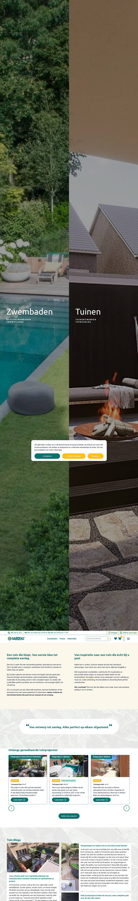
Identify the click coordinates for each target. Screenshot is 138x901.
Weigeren (95, 456)
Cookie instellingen (74, 456)
